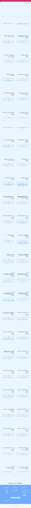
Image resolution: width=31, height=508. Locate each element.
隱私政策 (7, 489)
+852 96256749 (25, 489)
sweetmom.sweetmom (24, 491)
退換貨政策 (6, 491)
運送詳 (6, 490)
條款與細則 (6, 492)
